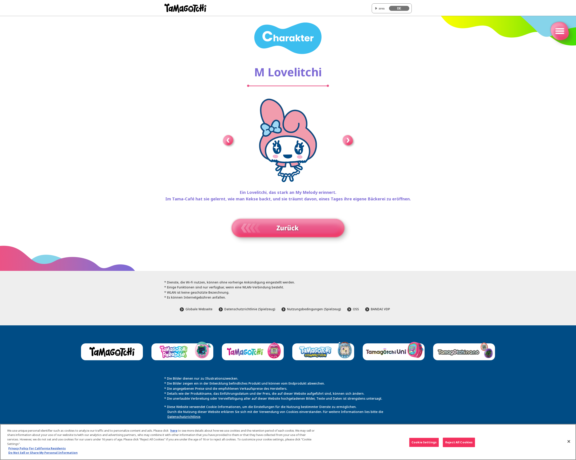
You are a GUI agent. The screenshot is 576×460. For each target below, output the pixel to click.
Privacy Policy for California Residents (37, 448)
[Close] (569, 441)
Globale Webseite (198, 309)
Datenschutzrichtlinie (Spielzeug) (249, 309)
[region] (288, 442)
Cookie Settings (424, 442)
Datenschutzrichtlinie (183, 417)
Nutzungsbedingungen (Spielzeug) (314, 309)
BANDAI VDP (380, 309)
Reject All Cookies (458, 442)
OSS (356, 309)
